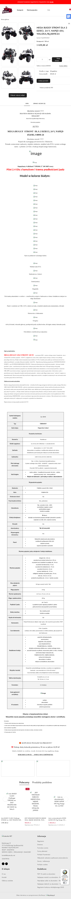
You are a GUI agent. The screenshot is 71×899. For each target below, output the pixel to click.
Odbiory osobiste (7, 881)
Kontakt (4, 877)
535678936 (5, 859)
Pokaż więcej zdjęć (18, 95)
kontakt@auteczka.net (8, 855)
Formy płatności (42, 851)
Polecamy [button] (24, 782)
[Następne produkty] (65, 799)
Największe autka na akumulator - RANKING (51, 881)
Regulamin (40, 841)
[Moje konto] (61, 10)
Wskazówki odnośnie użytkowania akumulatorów (52, 858)
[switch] (65, 883)
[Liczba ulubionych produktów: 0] (65, 10)
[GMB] (68, 16)
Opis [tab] (27, 103)
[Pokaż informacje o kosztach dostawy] (57, 74)
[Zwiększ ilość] (46, 59)
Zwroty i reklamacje (43, 861)
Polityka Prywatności (43, 854)
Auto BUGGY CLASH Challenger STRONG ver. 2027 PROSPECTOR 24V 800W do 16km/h (11, 819)
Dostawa (40, 845)
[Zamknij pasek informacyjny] (69, 2)
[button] (21, 10)
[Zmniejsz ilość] (38, 59)
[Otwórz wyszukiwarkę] (56, 10)
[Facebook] (3, 863)
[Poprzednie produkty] (5, 799)
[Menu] (68, 870)
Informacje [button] (41, 836)
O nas (4, 874)
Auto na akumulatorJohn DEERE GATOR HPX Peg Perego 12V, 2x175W (57, 819)
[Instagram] (6, 863)
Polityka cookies (42, 864)
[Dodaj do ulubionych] (66, 59)
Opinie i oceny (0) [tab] (39, 103)
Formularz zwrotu (42, 848)
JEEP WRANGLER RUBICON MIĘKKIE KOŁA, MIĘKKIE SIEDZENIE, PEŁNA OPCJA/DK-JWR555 (35, 819)
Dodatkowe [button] (41, 869)
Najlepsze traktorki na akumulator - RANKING (51, 884)
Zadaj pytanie (43, 80)
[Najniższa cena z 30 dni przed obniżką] (45, 825)
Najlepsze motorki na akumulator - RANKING (51, 877)
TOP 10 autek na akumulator (46, 874)
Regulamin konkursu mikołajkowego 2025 (50, 887)
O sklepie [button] (6, 869)
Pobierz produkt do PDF (46, 88)
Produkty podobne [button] (42, 782)
